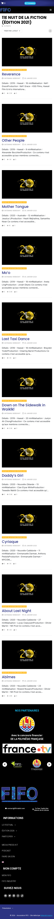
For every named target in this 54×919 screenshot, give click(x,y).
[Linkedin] (14, 895)
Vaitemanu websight (12, 78)
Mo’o (6, 272)
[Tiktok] (22, 895)
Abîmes (8, 677)
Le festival (7, 825)
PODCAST (6, 851)
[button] (50, 10)
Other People (13, 140)
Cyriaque (10, 541)
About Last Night (16, 610)
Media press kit (10, 845)
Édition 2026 (8, 831)
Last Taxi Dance (16, 338)
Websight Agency (46, 915)
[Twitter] (9, 895)
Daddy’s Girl (12, 475)
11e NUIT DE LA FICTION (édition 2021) (14, 70)
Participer (7, 836)
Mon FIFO (6, 875)
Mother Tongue (15, 206)
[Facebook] (5, 895)
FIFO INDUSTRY (9, 881)
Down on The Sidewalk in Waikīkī (23, 407)
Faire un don (8, 856)
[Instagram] (18, 895)
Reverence (11, 74)
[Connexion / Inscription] (30, 3)
